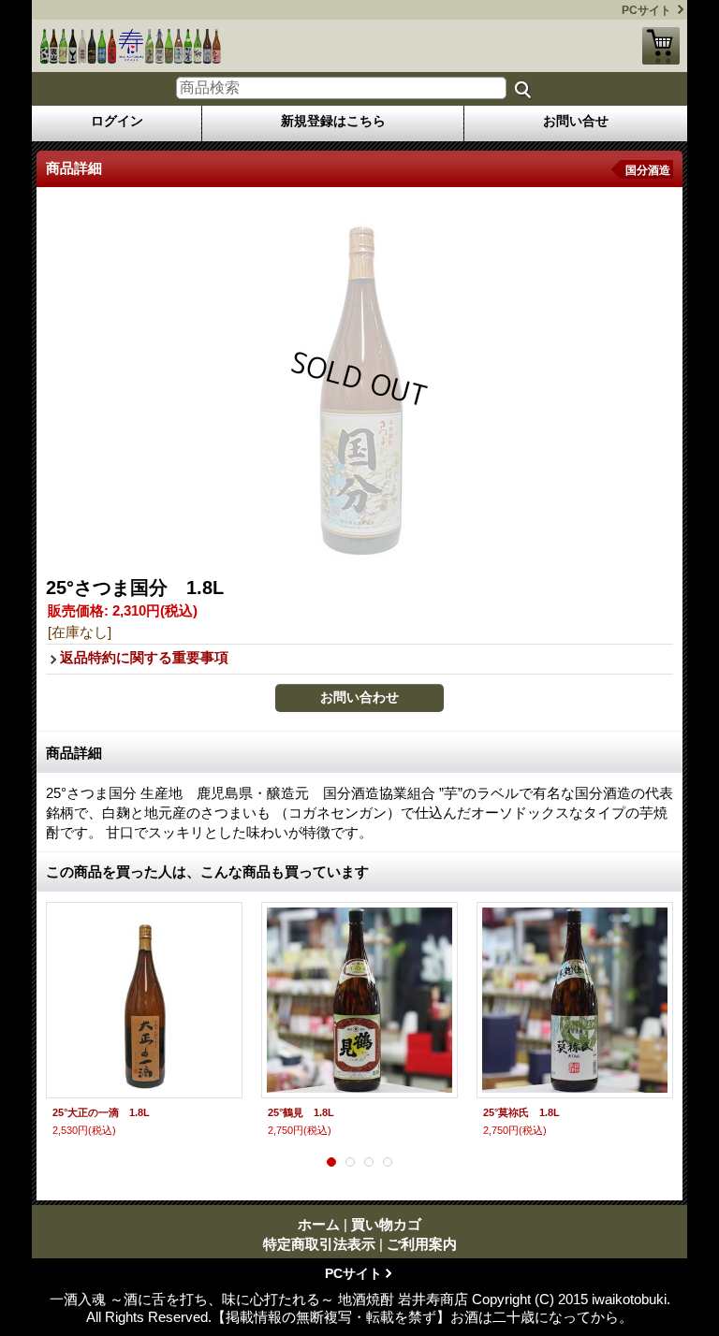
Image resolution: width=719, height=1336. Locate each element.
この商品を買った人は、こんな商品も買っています (207, 871)
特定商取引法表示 (319, 1244)
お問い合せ (576, 120)
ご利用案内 (422, 1244)
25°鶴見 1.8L (301, 1112)
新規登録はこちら (333, 120)
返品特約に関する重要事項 (144, 657)
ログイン (117, 120)
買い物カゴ (661, 46)
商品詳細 (74, 753)
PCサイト (646, 10)
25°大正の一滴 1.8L (101, 1112)
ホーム (319, 1224)
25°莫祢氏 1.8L (521, 1112)
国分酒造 (647, 170)
